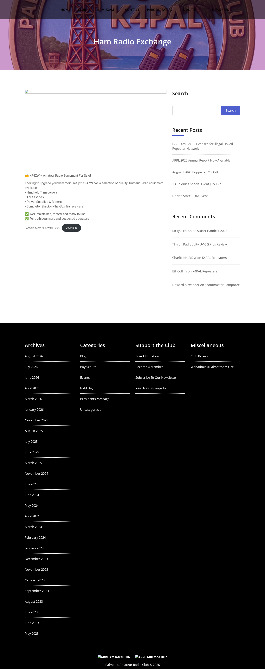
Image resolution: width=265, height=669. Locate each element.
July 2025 (31, 441)
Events (85, 377)
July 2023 (31, 612)
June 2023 (32, 623)
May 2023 (32, 633)
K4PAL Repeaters (214, 258)
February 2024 (35, 537)
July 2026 (31, 367)
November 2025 (36, 420)
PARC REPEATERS (159, 10)
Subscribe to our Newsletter (156, 377)
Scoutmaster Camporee (222, 285)
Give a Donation (147, 356)
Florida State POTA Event (190, 196)
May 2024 (32, 505)
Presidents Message (94, 399)
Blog (83, 356)
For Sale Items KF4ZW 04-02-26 (42, 227)
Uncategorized (90, 409)
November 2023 (36, 569)
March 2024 (33, 527)
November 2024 (36, 473)
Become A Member (149, 367)
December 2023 (36, 559)
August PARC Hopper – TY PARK (195, 172)
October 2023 (35, 580)
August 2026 (34, 356)
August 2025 (34, 431)
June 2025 (32, 452)
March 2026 (33, 399)
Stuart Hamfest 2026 (212, 231)
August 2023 (34, 601)
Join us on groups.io (150, 388)
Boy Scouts (88, 367)
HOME (65, 10)
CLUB (82, 10)
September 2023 (37, 591)
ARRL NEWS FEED (216, 10)
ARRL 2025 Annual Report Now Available (201, 160)
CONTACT (132, 10)
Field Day (86, 388)
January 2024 (34, 548)
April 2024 (32, 516)
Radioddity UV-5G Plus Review (205, 244)
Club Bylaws (199, 356)
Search (180, 93)
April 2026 (32, 388)
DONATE (189, 10)
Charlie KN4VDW (184, 258)
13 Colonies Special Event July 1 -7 (196, 184)
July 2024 (31, 484)
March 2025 (33, 463)
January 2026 (34, 409)
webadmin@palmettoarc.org (212, 367)
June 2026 (32, 377)
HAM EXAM (105, 10)
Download (71, 227)
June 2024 (32, 495)
